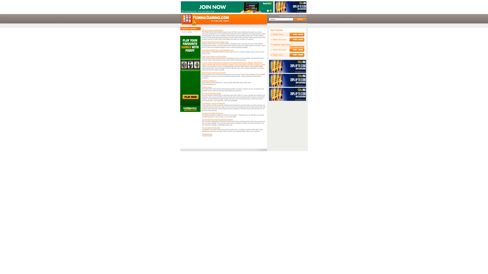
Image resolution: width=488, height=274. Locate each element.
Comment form (301, 16)
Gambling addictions (209, 81)
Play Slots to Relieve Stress (211, 93)
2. (278, 40)
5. (277, 55)
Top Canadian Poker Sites (211, 128)
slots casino (187, 32)
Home (205, 18)
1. (277, 35)
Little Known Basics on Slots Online (214, 56)
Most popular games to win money (214, 73)
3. (281, 45)
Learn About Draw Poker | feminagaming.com (217, 50)
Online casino (207, 87)
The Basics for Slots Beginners (212, 113)
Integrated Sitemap (290, 16)
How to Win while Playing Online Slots (215, 42)
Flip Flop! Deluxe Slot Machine (212, 30)
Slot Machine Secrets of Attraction (213, 103)
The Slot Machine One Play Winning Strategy (217, 120)
